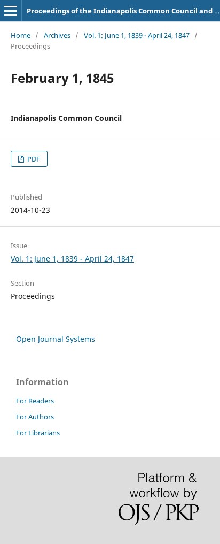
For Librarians (38, 433)
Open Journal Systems (55, 339)
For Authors (35, 417)
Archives (57, 35)
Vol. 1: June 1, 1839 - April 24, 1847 (137, 35)
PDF (33, 159)
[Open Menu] (10, 10)
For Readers (35, 400)
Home (20, 35)
